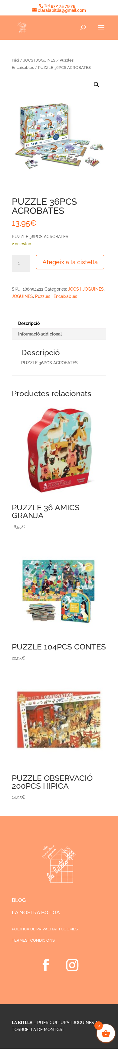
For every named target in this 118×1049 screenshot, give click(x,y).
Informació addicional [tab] (40, 334)
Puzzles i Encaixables (56, 296)
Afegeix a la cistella (70, 262)
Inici (15, 60)
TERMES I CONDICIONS (33, 940)
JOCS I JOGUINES (39, 60)
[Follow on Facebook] (46, 965)
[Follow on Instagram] (72, 965)
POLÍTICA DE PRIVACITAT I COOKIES (45, 929)
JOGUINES (22, 296)
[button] (96, 84)
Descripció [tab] (29, 323)
